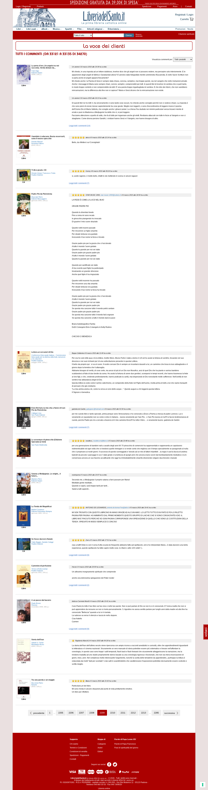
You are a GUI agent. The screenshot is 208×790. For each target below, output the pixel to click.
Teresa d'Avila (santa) (39, 569)
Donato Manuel (36, 142)
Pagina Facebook (109, 764)
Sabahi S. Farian (37, 643)
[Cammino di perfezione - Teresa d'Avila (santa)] (24, 576)
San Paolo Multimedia (39, 445)
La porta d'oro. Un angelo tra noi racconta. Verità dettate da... (45, 67)
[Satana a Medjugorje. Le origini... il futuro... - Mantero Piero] (24, 483)
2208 (91, 713)
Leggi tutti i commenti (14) (79, 126)
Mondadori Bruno (37, 644)
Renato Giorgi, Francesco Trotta (43, 173)
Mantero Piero (36, 479)
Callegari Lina (36, 413)
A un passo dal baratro (41, 600)
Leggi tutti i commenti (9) (79, 555)
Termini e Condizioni (78, 748)
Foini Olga (35, 71)
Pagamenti (162, 6)
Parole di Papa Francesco (125, 744)
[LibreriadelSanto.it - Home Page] (104, 17)
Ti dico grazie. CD (38, 170)
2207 (81, 713)
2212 (133, 713)
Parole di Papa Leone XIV (125, 739)
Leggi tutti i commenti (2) (79, 585)
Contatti (188, 6)
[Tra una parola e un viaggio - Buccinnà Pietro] (24, 688)
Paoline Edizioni (37, 175)
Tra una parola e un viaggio (43, 680)
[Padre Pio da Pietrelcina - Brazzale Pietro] (24, 203)
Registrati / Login (184, 14)
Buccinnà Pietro (37, 683)
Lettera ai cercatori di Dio (42, 352)
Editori (100, 751)
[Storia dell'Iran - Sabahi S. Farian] (24, 650)
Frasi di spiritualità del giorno (126, 748)
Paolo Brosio (36, 603)
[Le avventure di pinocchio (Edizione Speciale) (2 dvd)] (24, 448)
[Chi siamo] (34, 17)
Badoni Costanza (37, 509)
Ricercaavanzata (139, 35)
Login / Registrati (23, 6)
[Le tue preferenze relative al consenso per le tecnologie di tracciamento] (203, 785)
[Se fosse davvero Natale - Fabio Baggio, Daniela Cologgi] (24, 544)
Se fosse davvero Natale (42, 539)
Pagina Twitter (115, 764)
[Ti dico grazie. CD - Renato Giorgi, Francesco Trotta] (24, 175)
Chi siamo (74, 744)
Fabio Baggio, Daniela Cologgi (42, 542)
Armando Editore (37, 143)
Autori (100, 748)
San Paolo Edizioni (38, 415)
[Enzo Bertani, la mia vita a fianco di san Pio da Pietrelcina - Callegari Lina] (24, 417)
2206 (71, 713)
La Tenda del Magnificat (41, 506)
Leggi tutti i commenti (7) (79, 183)
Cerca (129, 35)
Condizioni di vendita (78, 751)
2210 (112, 713)
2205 (60, 713)
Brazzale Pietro (37, 197)
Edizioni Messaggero (39, 199)
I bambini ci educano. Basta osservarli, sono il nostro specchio (48, 137)
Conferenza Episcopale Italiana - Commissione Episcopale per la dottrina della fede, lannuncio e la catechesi (48, 357)
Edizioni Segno (36, 73)
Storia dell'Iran (37, 640)
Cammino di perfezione (41, 566)
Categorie (102, 744)
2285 (156, 713)
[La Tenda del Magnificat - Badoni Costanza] (24, 515)
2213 (143, 713)
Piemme (34, 605)
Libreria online (104, 788)
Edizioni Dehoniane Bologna (41, 511)
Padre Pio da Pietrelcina (41, 194)
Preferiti (40, 6)
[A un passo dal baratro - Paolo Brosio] (24, 610)
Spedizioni (146, 6)
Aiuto (175, 6)
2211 (123, 713)
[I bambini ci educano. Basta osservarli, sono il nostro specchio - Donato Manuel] (24, 146)
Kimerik (34, 685)
